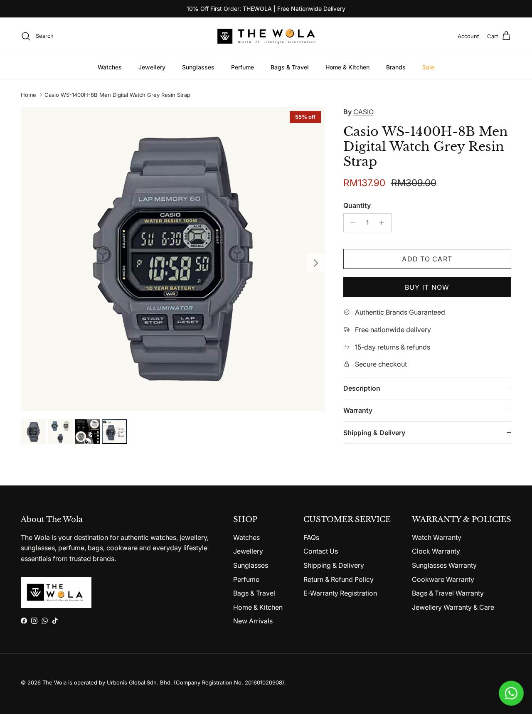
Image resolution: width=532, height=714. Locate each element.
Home (28, 94)
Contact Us (320, 551)
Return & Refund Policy (338, 579)
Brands (396, 67)
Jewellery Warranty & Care (453, 607)
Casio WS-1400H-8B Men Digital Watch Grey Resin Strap (117, 94)
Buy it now (427, 287)
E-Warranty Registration (340, 593)
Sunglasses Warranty (444, 565)
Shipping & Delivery (374, 432)
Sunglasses (198, 67)
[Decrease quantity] (351, 223)
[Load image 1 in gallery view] (173, 259)
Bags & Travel (290, 67)
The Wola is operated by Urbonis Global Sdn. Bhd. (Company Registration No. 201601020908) (163, 682)
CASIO (363, 112)
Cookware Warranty (443, 579)
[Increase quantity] (384, 223)
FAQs (311, 537)
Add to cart (427, 259)
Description (361, 388)
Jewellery (151, 67)
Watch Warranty (436, 537)
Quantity (357, 205)
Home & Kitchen (347, 67)
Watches (110, 67)
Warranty (357, 410)
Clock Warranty (436, 551)
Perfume (242, 67)
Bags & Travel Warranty (448, 593)
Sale (428, 67)
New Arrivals (253, 621)
